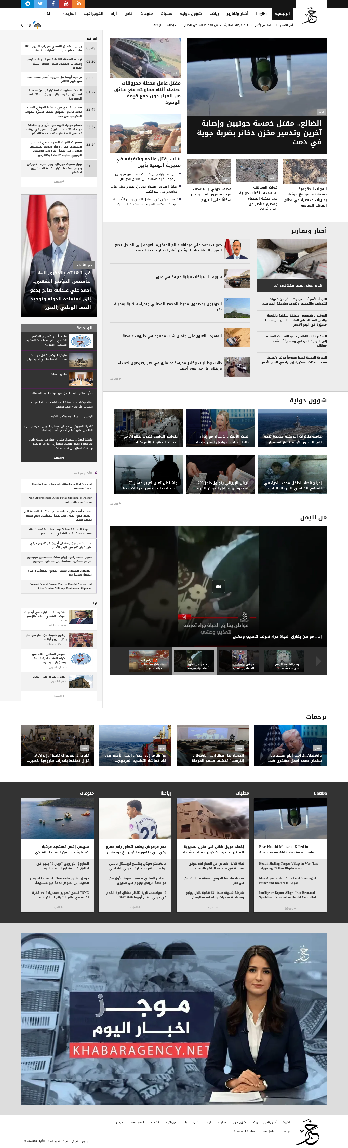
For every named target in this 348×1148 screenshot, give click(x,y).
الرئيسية (282, 13)
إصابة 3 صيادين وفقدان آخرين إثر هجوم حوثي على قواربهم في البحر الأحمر (144, 189)
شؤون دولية (191, 13)
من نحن (286, 1131)
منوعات (146, 13)
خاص (129, 13)
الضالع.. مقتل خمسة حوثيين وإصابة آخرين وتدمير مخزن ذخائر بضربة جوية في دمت (217, 25)
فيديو (119, 1122)
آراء (114, 13)
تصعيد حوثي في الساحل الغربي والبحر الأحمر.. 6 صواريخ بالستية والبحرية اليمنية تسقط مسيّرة (145, 201)
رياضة (214, 13)
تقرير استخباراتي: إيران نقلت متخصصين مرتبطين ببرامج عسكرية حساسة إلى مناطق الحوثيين (146, 176)
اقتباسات (155, 1122)
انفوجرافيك (93, 13)
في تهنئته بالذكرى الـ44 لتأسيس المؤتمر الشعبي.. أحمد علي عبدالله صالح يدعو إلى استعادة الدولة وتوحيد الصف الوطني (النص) (60, 290)
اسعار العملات (136, 1122)
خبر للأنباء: (84, 265)
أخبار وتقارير (237, 13)
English (261, 13)
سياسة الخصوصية (245, 1131)
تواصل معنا (268, 1131)
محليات (166, 13)
